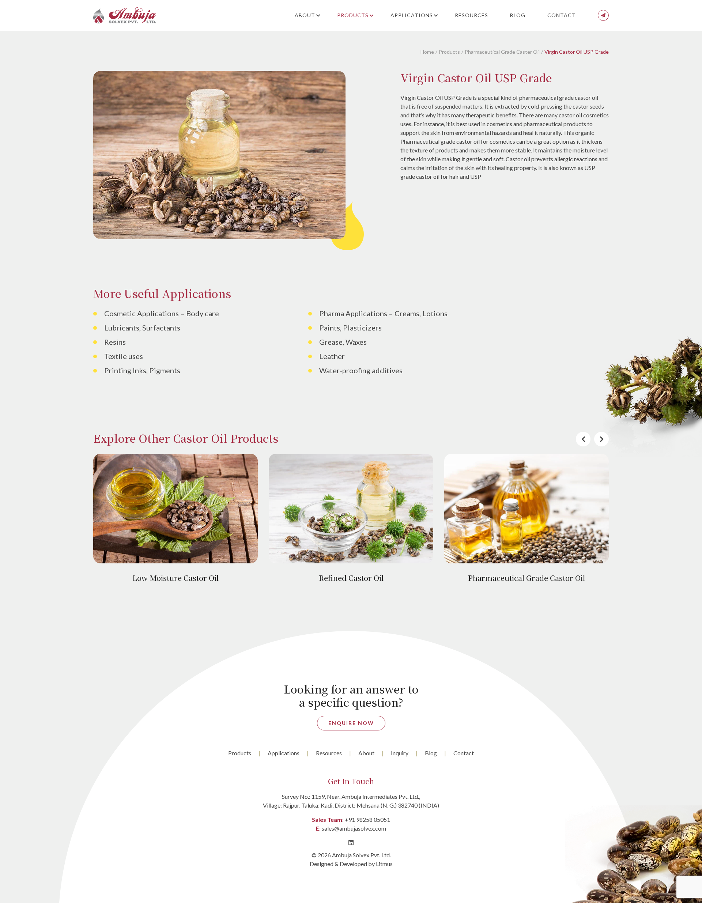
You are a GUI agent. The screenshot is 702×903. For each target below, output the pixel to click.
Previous (583, 439)
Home (427, 52)
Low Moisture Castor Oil (175, 578)
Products (353, 15)
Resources (471, 15)
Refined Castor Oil (351, 578)
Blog (517, 15)
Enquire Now (351, 723)
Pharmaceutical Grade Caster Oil (502, 52)
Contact (561, 15)
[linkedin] (351, 842)
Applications (411, 15)
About (305, 15)
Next (601, 439)
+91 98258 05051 (367, 819)
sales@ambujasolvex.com (354, 828)
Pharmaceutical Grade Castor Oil (526, 578)
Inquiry (399, 752)
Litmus (384, 863)
